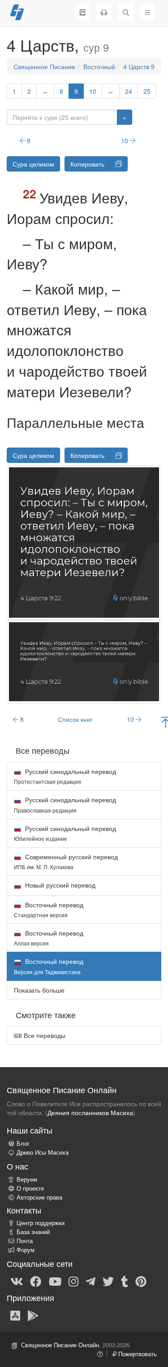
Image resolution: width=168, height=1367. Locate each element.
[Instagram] (73, 1281)
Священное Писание (44, 66)
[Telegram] (90, 1281)
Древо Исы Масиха (43, 1152)
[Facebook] (35, 1281)
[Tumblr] (124, 1281)
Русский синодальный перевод (65, 776)
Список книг (75, 719)
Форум (25, 1250)
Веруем (27, 1179)
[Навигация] (147, 12)
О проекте (30, 1188)
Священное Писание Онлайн (60, 1345)
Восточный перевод (48, 909)
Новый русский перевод (59, 884)
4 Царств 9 (139, 66)
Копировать (87, 163)
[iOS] (15, 1315)
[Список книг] (82, 12)
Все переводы (43, 1035)
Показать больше (39, 989)
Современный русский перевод (66, 861)
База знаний (33, 1232)
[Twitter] (108, 1281)
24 (128, 91)
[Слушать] (104, 12)
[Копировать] (119, 163)
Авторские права (39, 1197)
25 (147, 91)
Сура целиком (33, 163)
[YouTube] (55, 1281)
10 (92, 91)
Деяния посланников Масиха (90, 1112)
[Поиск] (126, 12)
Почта (25, 1241)
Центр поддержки (41, 1223)
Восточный (99, 66)
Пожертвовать (136, 1354)
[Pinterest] (140, 1281)
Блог (23, 1143)
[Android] (33, 1315)
